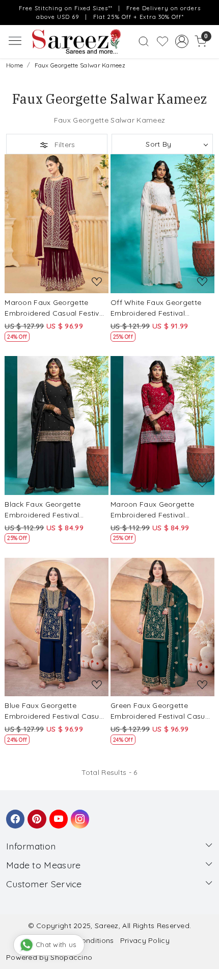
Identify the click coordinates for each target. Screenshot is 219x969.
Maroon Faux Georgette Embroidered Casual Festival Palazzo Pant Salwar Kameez (56, 308)
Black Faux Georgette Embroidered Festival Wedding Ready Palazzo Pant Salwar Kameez (48, 510)
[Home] (76, 42)
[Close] (208, 11)
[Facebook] (13, 814)
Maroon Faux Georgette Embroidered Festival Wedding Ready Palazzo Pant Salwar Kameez (154, 510)
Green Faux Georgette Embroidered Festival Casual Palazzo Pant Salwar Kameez (162, 711)
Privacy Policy (145, 940)
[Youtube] (57, 814)
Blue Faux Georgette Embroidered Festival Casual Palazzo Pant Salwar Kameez (56, 711)
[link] (143, 41)
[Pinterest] (35, 814)
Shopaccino (71, 957)
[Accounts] (181, 41)
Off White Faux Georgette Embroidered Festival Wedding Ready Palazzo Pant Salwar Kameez (156, 308)
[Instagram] (78, 814)
